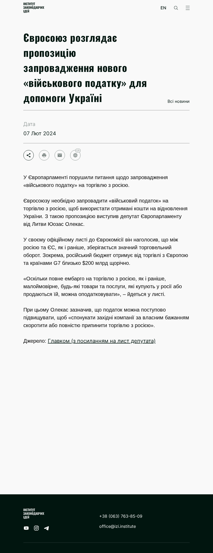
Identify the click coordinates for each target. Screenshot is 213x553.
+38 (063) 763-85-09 (120, 516)
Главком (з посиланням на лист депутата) (102, 341)
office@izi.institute (117, 526)
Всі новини (179, 101)
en (163, 7)
